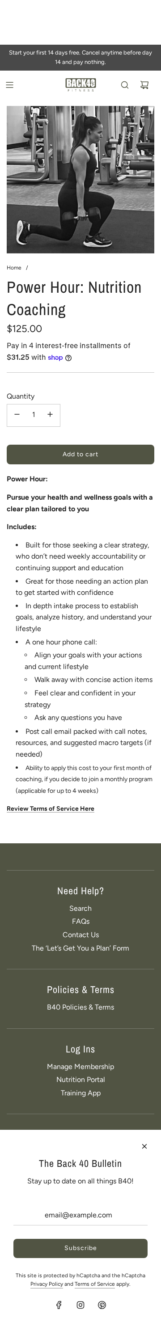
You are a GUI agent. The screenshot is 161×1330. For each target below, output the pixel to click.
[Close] (144, 1146)
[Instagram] (80, 1305)
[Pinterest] (102, 1305)
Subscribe (80, 1248)
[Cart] (144, 85)
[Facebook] (59, 1305)
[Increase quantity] (50, 415)
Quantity (20, 396)
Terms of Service (95, 1284)
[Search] (125, 85)
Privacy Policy (46, 1284)
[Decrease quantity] (17, 415)
